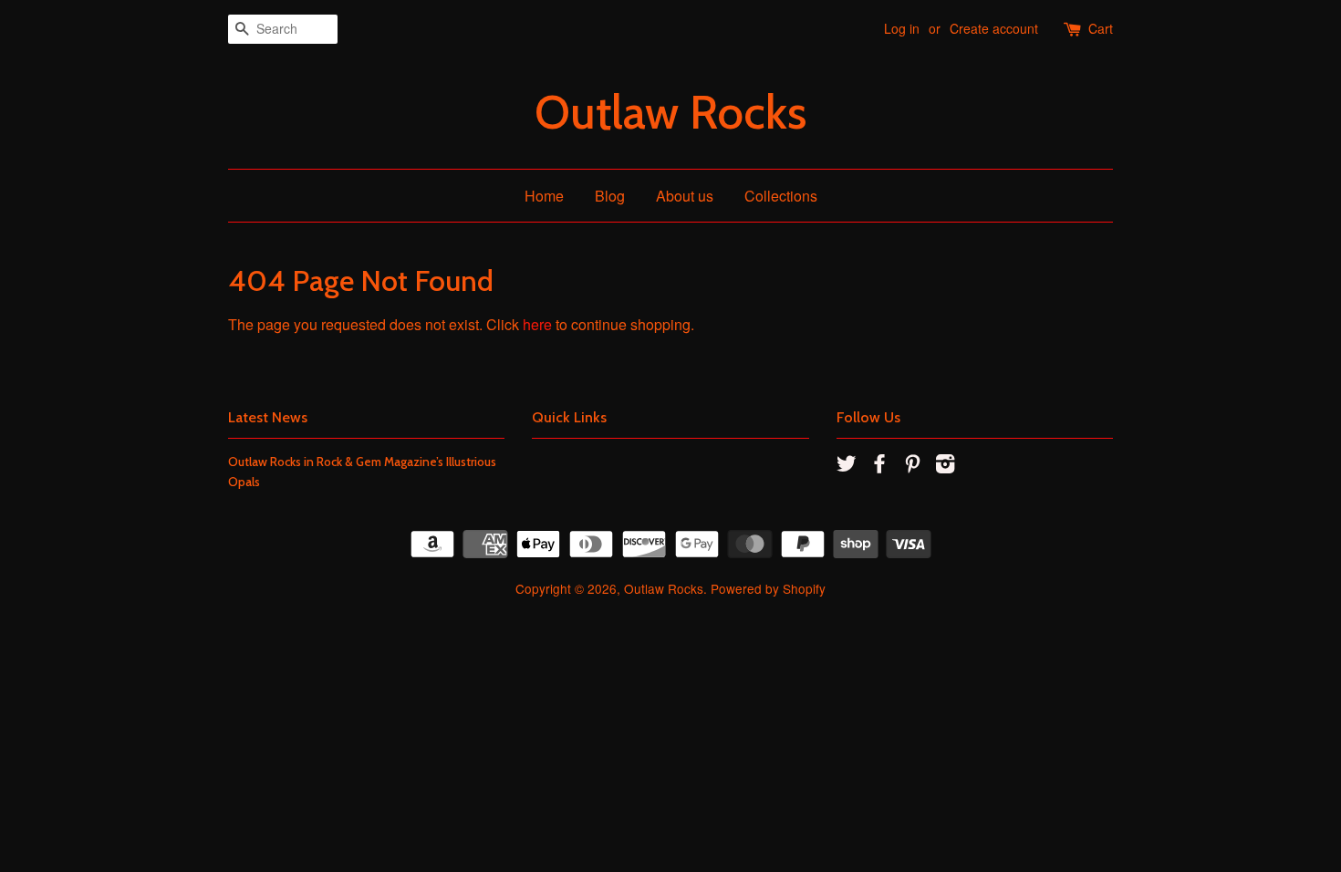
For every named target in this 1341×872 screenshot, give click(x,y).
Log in (902, 28)
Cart (1100, 28)
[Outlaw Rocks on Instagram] (945, 466)
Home (544, 195)
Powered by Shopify (768, 588)
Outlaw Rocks (670, 112)
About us (684, 195)
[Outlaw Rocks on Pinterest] (912, 466)
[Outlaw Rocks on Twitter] (847, 466)
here (537, 324)
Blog (610, 195)
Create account (994, 28)
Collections (780, 195)
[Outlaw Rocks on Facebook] (879, 466)
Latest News (267, 417)
